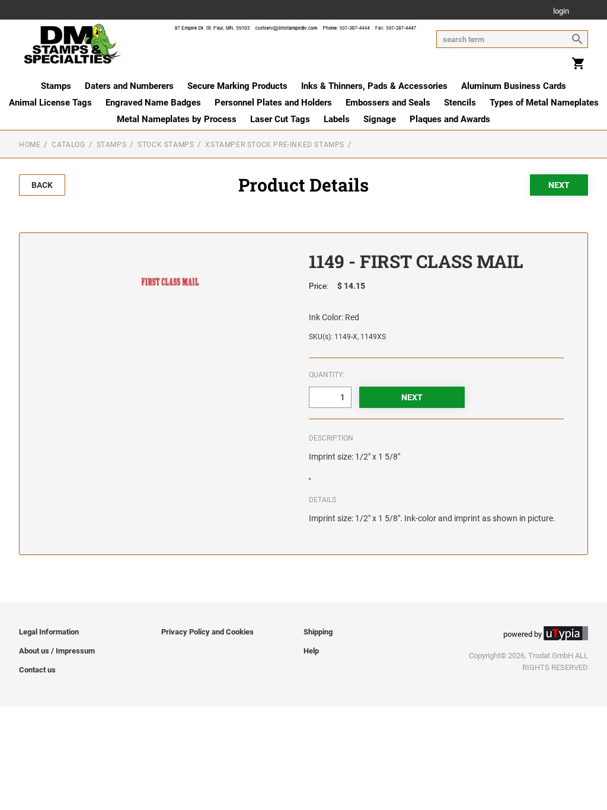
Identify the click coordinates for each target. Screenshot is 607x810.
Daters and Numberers (129, 86)
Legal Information (49, 631)
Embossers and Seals (388, 102)
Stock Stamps (166, 145)
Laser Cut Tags (280, 119)
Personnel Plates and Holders (273, 102)
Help (311, 650)
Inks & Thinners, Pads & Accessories (374, 86)
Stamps (56, 86)
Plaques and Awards (450, 119)
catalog (68, 145)
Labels (337, 119)
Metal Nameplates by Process (177, 119)
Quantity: (326, 375)
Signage (379, 119)
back (42, 185)
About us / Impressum (57, 650)
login (561, 11)
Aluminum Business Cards (513, 86)
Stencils (460, 102)
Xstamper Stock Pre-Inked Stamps (274, 145)
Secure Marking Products (237, 86)
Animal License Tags (50, 102)
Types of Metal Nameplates (544, 102)
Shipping (318, 631)
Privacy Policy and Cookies (207, 631)
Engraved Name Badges (153, 102)
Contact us (37, 669)
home (29, 145)
